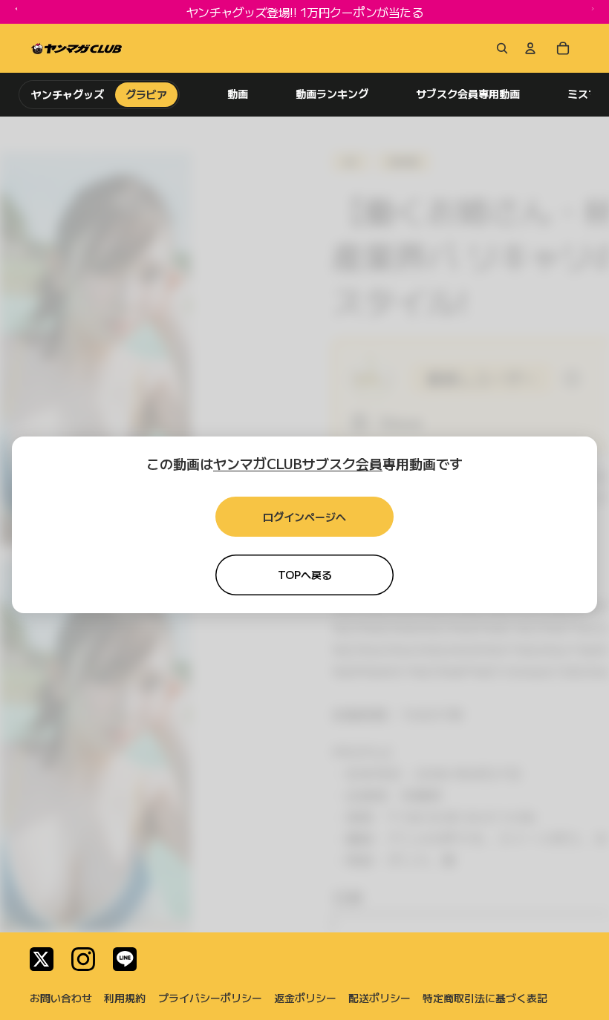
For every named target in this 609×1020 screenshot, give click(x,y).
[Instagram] (83, 959)
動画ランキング (332, 94)
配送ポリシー (379, 997)
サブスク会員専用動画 (468, 94)
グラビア (146, 94)
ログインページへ (304, 516)
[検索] (499, 48)
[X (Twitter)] (41, 959)
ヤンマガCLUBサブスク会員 (297, 463)
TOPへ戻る (305, 574)
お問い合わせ (61, 997)
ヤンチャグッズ (68, 94)
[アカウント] (530, 48)
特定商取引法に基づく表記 (485, 997)
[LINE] (125, 959)
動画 (237, 94)
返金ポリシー (305, 997)
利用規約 (125, 997)
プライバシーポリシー (210, 997)
